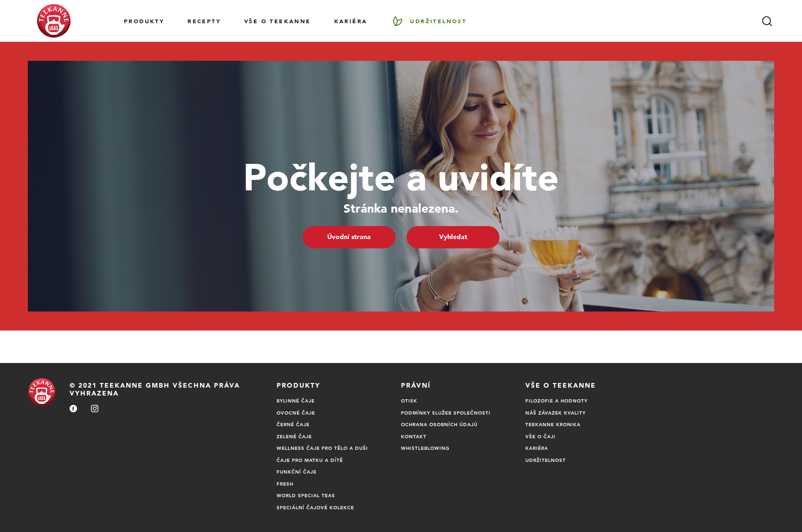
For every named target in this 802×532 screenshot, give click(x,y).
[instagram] (94, 409)
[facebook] (73, 409)
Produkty (144, 21)
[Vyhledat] (766, 21)
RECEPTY (204, 21)
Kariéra (351, 21)
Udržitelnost (438, 21)
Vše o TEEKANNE (277, 21)
